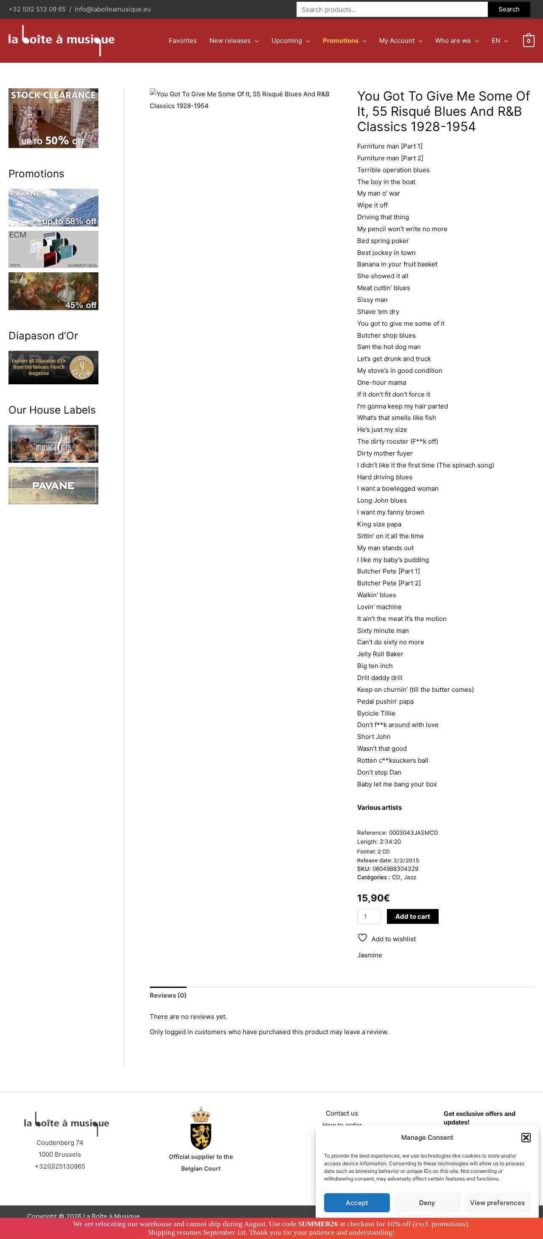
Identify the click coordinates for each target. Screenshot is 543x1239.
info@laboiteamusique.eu (113, 9)
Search (509, 9)
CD (396, 877)
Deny (427, 1203)
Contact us (342, 1113)
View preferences (497, 1203)
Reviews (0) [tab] (168, 995)
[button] (526, 1137)
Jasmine (369, 955)
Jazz (410, 877)
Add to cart (412, 916)
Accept (357, 1203)
